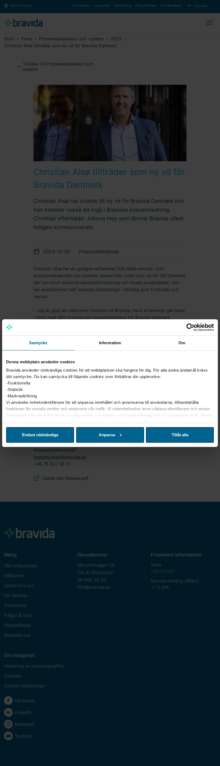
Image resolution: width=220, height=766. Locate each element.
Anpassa (107, 435)
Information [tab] (110, 342)
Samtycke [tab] (38, 342)
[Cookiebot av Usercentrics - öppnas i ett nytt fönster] (190, 327)
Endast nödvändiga (40, 435)
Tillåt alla (180, 435)
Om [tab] (181, 342)
